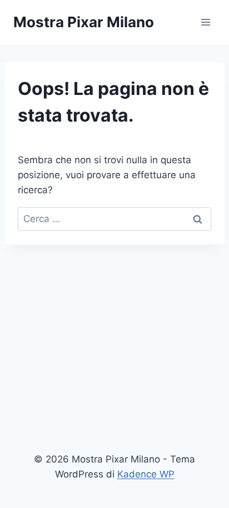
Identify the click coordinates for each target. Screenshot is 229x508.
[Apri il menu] (205, 22)
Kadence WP (146, 474)
